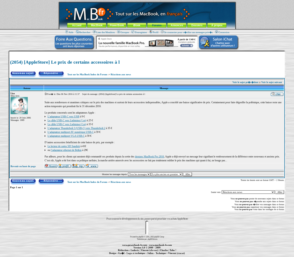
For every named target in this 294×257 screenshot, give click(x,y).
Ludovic (135, 250)
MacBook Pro (132, 255)
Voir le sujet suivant (271, 82)
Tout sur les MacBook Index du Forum (87, 74)
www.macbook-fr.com (160, 245)
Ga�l (121, 253)
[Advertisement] (147, 53)
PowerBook (117, 25)
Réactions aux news (121, 74)
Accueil (76, 25)
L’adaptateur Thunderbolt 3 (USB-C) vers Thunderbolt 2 (76, 128)
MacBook (97, 25)
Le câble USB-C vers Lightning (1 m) (67, 120)
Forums (157, 25)
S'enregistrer (141, 32)
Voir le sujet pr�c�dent (245, 82)
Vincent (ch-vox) (149, 250)
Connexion (223, 32)
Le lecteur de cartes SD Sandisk (64, 146)
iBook (136, 25)
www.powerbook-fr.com (134, 245)
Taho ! (173, 250)
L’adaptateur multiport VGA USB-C (66, 135)
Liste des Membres (105, 32)
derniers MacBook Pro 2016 (149, 156)
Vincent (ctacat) (176, 253)
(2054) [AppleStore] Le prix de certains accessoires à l (65, 62)
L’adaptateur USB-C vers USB (63, 116)
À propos (217, 25)
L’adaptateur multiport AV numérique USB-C (71, 132)
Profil (155, 32)
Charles (164, 250)
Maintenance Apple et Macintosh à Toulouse (153, 255)
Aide (71, 32)
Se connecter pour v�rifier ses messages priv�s (188, 32)
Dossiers (197, 25)
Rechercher (84, 32)
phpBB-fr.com (152, 239)
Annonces (177, 25)
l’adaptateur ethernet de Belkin (66, 150)
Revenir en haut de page (23, 166)
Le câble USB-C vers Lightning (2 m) (67, 124)
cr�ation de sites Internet (174, 255)
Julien (150, 253)
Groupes (125, 32)
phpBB (141, 236)
